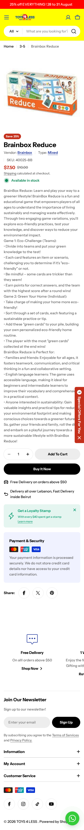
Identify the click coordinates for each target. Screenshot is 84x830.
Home (9, 46)
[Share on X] (38, 592)
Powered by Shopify (55, 821)
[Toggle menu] (6, 17)
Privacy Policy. (21, 740)
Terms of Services (65, 735)
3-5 (22, 46)
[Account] (68, 17)
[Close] (74, 509)
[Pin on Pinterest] (52, 592)
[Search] (74, 31)
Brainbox (25, 152)
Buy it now (42, 469)
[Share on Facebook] (24, 592)
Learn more (25, 521)
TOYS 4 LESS (27, 821)
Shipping (10, 173)
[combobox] (42, 31)
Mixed (53, 152)
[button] (79, 415)
